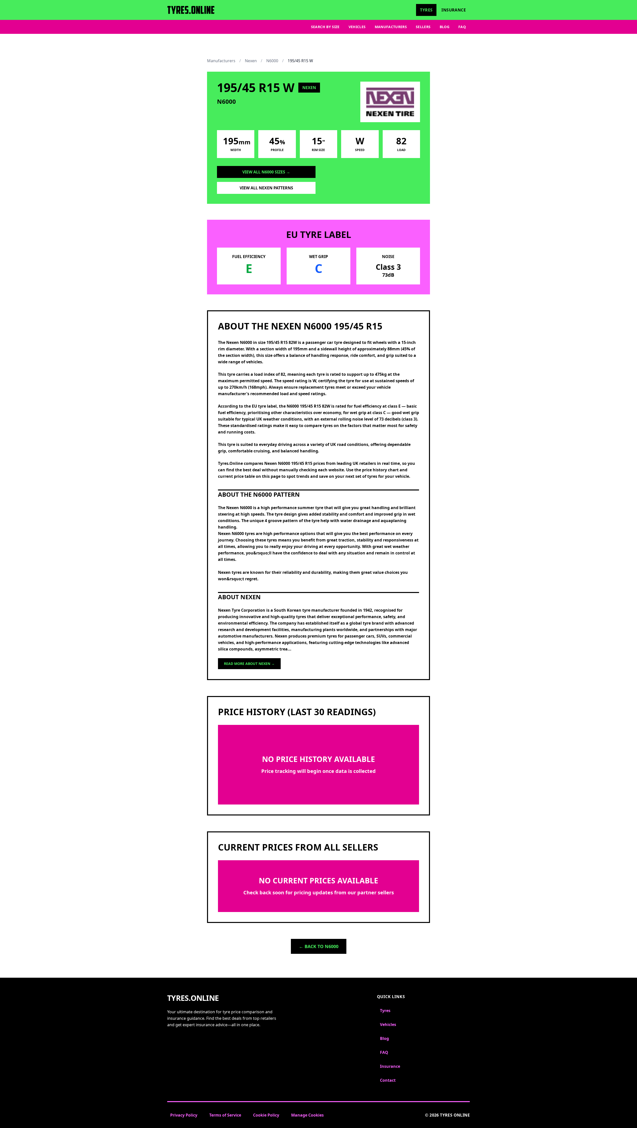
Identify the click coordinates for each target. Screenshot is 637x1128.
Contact (388, 1080)
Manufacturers (391, 26)
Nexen (251, 60)
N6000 (272, 60)
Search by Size (325, 26)
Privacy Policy (183, 1115)
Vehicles (357, 26)
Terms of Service (225, 1115)
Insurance (453, 10)
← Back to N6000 (318, 946)
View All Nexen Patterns (266, 188)
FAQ (462, 26)
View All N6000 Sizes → (266, 172)
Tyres (426, 10)
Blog (444, 26)
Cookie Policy (266, 1115)
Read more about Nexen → (249, 663)
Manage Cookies (307, 1115)
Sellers (423, 26)
